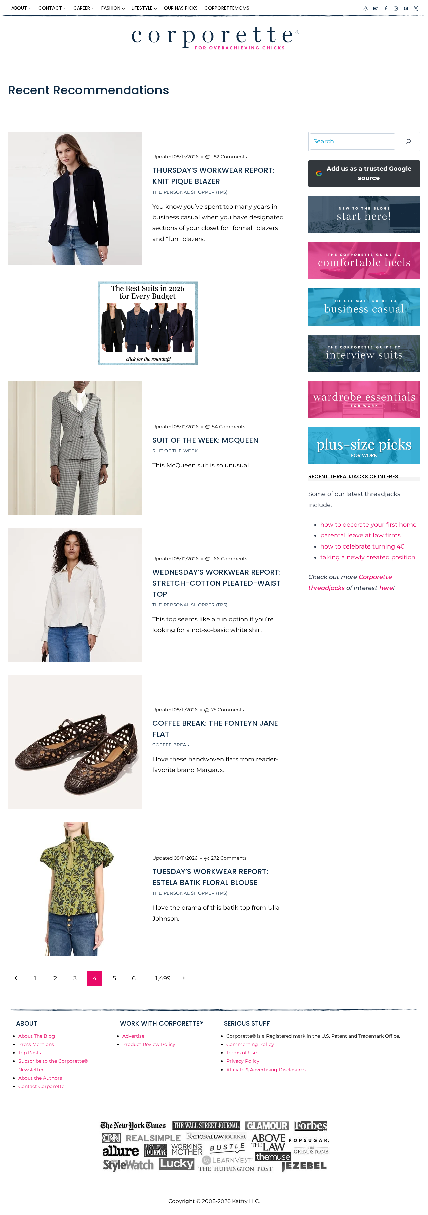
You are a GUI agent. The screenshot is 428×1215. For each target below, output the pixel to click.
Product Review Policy (148, 1044)
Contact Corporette (41, 1086)
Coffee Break (171, 744)
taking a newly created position (367, 557)
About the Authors (40, 1078)
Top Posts (29, 1053)
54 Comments (228, 426)
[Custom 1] (365, 8)
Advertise (133, 1036)
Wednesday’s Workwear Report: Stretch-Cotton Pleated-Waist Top (216, 583)
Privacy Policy (242, 1061)
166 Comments (229, 559)
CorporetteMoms (226, 8)
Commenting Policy (250, 1044)
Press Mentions (36, 1044)
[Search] (408, 141)
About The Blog (36, 1036)
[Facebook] (385, 8)
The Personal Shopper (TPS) (190, 192)
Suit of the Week (175, 450)
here (386, 588)
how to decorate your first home (368, 524)
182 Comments (229, 157)
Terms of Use (241, 1053)
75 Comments (227, 710)
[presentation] (75, 198)
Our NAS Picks (181, 8)
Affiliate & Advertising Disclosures (266, 1070)
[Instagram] (395, 8)
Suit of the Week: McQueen (205, 440)
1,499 (163, 978)
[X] (415, 8)
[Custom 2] (375, 8)
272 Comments (229, 858)
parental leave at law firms (360, 535)
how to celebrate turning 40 (362, 546)
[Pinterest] (405, 8)
